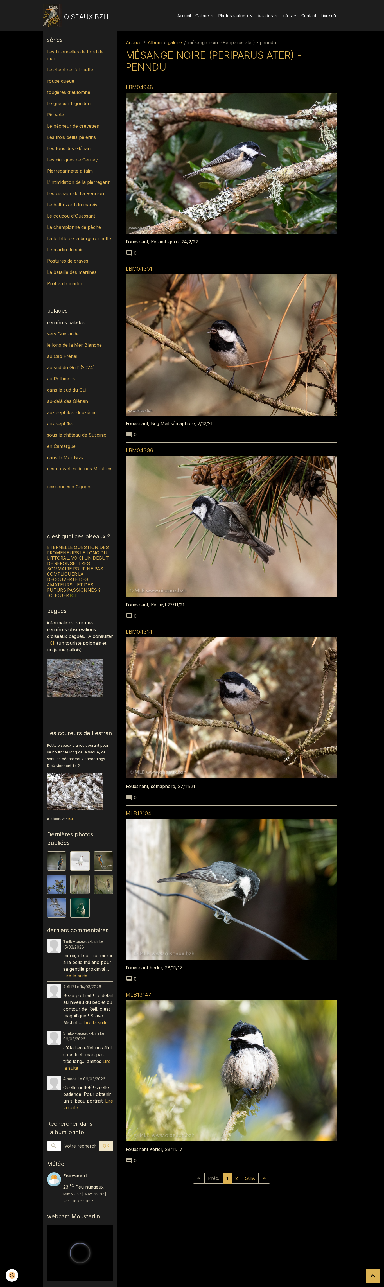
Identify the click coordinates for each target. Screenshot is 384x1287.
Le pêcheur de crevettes (73, 126)
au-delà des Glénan (67, 401)
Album (155, 42)
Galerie (202, 15)
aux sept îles (60, 423)
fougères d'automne (68, 92)
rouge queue (60, 81)
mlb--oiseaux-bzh (82, 941)
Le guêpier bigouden (69, 103)
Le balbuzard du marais (72, 204)
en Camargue (62, 446)
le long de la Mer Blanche (74, 345)
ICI (51, 643)
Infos (288, 15)
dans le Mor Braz (65, 457)
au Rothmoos (61, 378)
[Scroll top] (373, 1276)
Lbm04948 (139, 87)
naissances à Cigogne (70, 486)
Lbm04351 (139, 268)
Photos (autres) (233, 15)
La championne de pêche (74, 227)
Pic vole (56, 115)
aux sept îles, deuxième (72, 412)
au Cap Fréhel (62, 356)
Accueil (184, 15)
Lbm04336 (139, 450)
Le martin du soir (65, 249)
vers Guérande (63, 334)
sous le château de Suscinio (77, 435)
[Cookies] (12, 1275)
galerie (175, 42)
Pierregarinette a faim (70, 171)
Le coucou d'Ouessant (71, 216)
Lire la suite (75, 976)
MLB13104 (138, 813)
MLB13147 (138, 994)
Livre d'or (330, 15)
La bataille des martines (72, 272)
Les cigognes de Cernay (72, 159)
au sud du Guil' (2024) (71, 367)
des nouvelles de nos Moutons (79, 468)
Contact (308, 15)
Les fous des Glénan (69, 148)
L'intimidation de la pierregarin (78, 182)
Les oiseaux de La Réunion (75, 193)
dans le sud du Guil (67, 390)
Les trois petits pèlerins (71, 137)
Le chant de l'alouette (70, 70)
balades (266, 15)
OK (106, 1146)
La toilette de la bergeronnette (79, 238)
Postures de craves (67, 261)
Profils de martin (64, 283)
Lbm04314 (139, 631)
